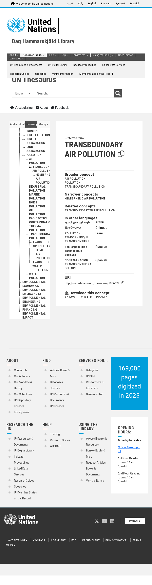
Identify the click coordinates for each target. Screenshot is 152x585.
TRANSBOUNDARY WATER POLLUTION (90, 210)
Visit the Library (95, 480)
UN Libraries (57, 406)
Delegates (92, 370)
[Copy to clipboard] (121, 154)
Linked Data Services (113, 65)
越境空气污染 (73, 227)
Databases (56, 382)
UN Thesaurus (34, 79)
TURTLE (86, 297)
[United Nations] (31, 25)
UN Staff (91, 376)
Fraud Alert (91, 540)
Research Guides (19, 74)
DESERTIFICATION (38, 135)
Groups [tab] (43, 124)
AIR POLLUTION (75, 178)
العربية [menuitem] (70, 3)
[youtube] (104, 521)
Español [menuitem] (134, 3)
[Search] (118, 93)
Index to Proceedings (84, 65)
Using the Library (103, 55)
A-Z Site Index (18, 540)
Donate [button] (135, 520)
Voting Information (62, 74)
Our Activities (22, 376)
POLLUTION (34, 155)
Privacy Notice (116, 540)
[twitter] (97, 521)
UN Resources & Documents (26, 65)
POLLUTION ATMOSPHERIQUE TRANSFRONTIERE (77, 237)
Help (64, 55)
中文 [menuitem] (80, 3)
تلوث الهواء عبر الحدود (77, 222)
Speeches (40, 74)
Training (55, 434)
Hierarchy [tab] (31, 124)
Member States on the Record (96, 74)
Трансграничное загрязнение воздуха (76, 250)
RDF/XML (71, 297)
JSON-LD (101, 297)
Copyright (58, 540)
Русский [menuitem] (120, 3)
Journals (55, 388)
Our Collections (23, 394)
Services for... (80, 55)
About (14, 55)
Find (52, 55)
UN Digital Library (57, 65)
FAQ (73, 540)
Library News (21, 412)
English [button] (20, 93)
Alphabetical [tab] (17, 124)
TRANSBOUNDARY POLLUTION (85, 186)
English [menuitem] (92, 3)
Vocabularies (23, 108)
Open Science (125, 55)
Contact (39, 540)
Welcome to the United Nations (34, 3)
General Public (94, 394)
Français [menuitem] (106, 3)
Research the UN (33, 55)
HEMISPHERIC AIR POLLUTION (85, 198)
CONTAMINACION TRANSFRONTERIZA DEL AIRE (78, 264)
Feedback (61, 108)
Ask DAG (55, 446)
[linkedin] (112, 521)
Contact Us (16, 58)
